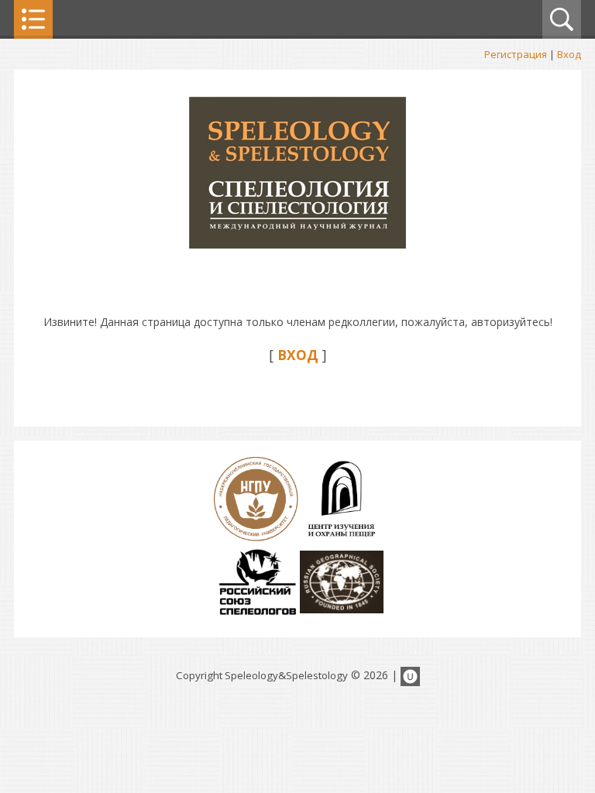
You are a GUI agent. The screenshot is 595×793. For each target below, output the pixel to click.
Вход (569, 54)
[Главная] (297, 244)
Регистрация (515, 54)
